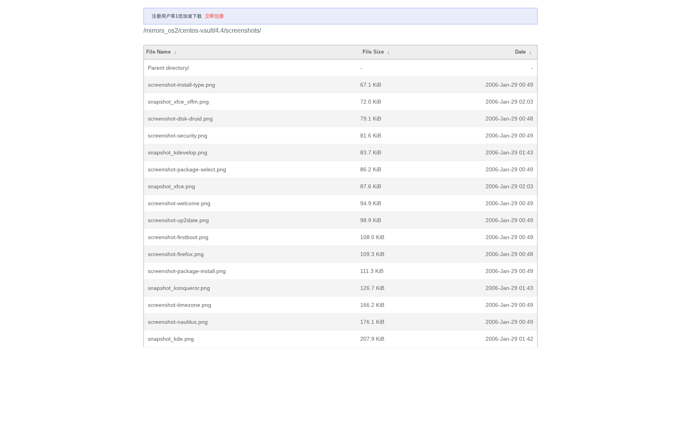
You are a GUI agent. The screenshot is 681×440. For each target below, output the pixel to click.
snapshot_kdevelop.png (177, 152)
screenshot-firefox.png (176, 254)
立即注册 (214, 16)
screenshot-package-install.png (187, 271)
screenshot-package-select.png (187, 169)
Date (520, 52)
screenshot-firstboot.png (178, 237)
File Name (158, 52)
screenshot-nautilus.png (178, 322)
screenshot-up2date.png (178, 220)
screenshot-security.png (177, 135)
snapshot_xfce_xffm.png (178, 101)
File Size (373, 52)
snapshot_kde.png (171, 339)
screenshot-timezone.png (179, 305)
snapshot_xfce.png (171, 186)
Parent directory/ (168, 68)
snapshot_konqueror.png (179, 288)
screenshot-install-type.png (181, 85)
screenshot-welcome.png (179, 203)
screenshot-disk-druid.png (180, 118)
